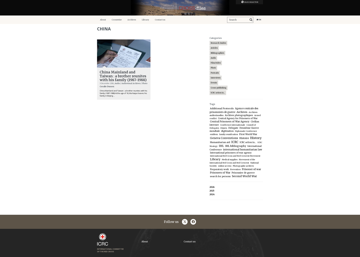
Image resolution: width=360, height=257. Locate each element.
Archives (131, 19)
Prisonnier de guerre (243, 172)
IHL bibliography (235, 146)
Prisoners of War (220, 172)
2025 (212, 190)
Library (145, 19)
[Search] (251, 20)
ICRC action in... (248, 142)
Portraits (215, 73)
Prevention (235, 169)
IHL (221, 146)
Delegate (233, 127)
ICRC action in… (218, 93)
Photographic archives (243, 166)
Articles (214, 48)
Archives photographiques (239, 115)
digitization (227, 131)
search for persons (220, 176)
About (103, 19)
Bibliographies (217, 53)
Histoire (244, 138)
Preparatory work (219, 169)
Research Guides (218, 43)
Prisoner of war (251, 169)
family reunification (228, 134)
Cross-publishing (218, 88)
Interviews (215, 78)
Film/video (216, 63)
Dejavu (223, 128)
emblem (214, 134)
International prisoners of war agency (231, 152)
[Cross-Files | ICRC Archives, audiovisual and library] (180, 7)
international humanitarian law (242, 149)
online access (224, 166)
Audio (213, 58)
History (256, 138)
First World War (248, 134)
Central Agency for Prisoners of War (238, 118)
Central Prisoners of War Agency (229, 121)
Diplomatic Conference (246, 131)
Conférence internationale (232, 125)
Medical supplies (230, 159)
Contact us (160, 19)
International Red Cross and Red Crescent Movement (235, 156)
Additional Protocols (222, 108)
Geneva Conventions (224, 138)
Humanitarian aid (220, 142)
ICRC (234, 142)
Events (214, 83)
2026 (212, 187)
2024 (212, 194)
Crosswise (117, 19)
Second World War (244, 176)
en (259, 19)
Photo (213, 68)
